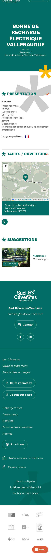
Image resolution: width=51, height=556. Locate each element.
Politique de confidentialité (25, 487)
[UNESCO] (11, 528)
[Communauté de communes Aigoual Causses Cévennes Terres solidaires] (25, 515)
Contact (28, 324)
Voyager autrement (15, 366)
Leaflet (16, 199)
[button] (25, 177)
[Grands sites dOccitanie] (40, 527)
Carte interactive (21, 383)
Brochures (17, 444)
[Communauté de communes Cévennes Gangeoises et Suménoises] (11, 515)
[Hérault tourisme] (40, 539)
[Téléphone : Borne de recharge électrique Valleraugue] (5, 222)
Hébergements (12, 408)
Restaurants (10, 414)
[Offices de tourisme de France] (11, 539)
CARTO (46, 199)
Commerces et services (17, 427)
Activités (8, 420)
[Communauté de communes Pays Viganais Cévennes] (40, 515)
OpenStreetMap (27, 199)
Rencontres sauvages (16, 372)
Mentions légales (25, 481)
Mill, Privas (32, 493)
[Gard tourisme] (25, 539)
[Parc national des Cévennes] (25, 527)
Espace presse (17, 467)
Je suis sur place (21, 394)
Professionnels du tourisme (25, 458)
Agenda (8, 433)
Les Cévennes (11, 359)
